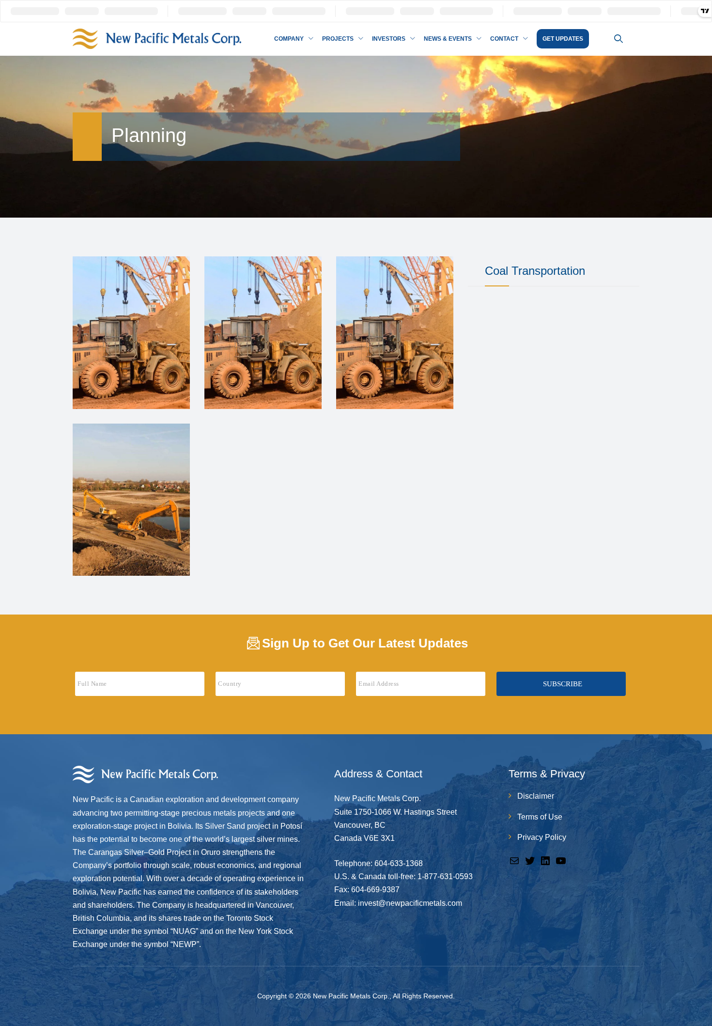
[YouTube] (561, 860)
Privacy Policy (541, 837)
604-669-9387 (375, 889)
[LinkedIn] (545, 860)
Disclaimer (535, 796)
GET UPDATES (562, 38)
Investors (388, 38)
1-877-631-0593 (445, 876)
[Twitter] (530, 860)
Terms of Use (539, 817)
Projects (338, 38)
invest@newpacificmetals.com (410, 903)
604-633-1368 (398, 863)
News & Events (448, 38)
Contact (504, 38)
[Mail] (514, 860)
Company (289, 38)
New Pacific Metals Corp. (351, 996)
